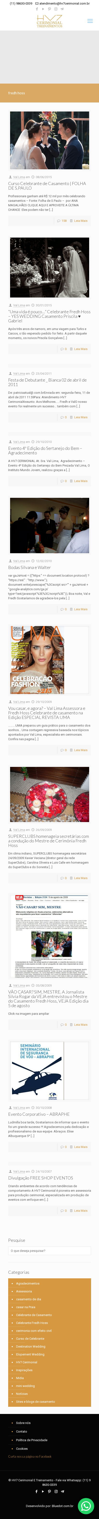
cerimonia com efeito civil (34, 1331)
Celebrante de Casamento (34, 1315)
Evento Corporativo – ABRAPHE (39, 1114)
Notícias (22, 1394)
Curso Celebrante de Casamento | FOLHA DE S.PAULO (47, 186)
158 (64, 221)
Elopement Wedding (30, 1354)
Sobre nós (23, 1423)
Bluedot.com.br (62, 1506)
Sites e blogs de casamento (35, 1401)
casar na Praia (25, 1307)
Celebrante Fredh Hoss (32, 1323)
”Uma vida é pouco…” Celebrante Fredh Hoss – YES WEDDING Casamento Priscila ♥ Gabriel (49, 316)
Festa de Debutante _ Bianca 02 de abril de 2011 (47, 382)
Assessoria (24, 1291)
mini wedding (25, 1386)
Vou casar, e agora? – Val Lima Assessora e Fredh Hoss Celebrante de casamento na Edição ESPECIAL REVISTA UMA (46, 713)
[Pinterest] (49, 9)
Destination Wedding (30, 1346)
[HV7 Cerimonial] (49, 21)
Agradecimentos (27, 1283)
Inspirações (24, 1370)
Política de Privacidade (31, 1440)
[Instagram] (55, 9)
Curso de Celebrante (30, 1338)
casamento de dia (28, 1299)
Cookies (22, 1448)
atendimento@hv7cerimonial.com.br (64, 3)
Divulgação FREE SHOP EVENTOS (40, 1177)
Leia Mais (80, 221)
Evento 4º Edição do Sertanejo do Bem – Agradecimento (45, 450)
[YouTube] (43, 9)
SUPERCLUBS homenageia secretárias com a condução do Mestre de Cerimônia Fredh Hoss (48, 841)
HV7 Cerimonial (26, 1362)
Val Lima (19, 177)
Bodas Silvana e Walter (29, 567)
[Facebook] (37, 9)
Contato (21, 1431)
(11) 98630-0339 (21, 3)
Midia (20, 1378)
